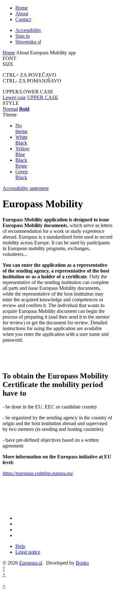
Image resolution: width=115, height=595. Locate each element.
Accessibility (28, 30)
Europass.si (30, 563)
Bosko (82, 563)
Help (20, 546)
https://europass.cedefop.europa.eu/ (38, 473)
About (21, 13)
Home (21, 8)
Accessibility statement (26, 188)
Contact (23, 19)
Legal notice (27, 552)
